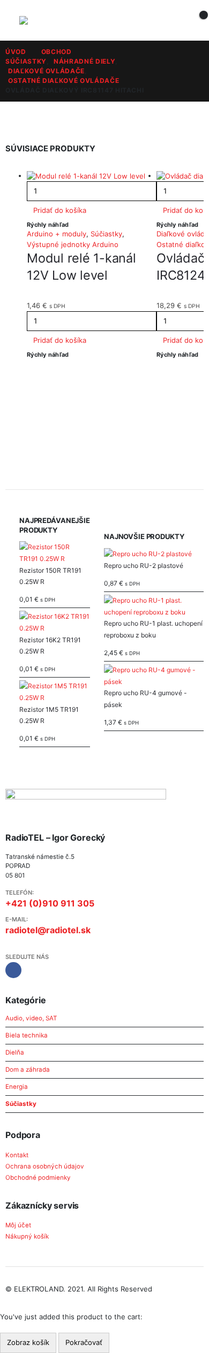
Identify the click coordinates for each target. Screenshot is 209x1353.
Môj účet (18, 1225)
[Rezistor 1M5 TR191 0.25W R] (54, 691)
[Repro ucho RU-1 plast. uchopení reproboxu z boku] (154, 606)
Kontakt (16, 1155)
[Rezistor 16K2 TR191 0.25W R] (54, 622)
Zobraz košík (28, 1342)
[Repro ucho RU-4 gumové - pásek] (154, 675)
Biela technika (26, 1035)
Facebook (13, 970)
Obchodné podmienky (38, 1177)
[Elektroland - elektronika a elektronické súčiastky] (40, 20)
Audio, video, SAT (31, 1018)
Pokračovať (83, 1342)
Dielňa (14, 1052)
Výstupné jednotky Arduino (72, 244)
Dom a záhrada (27, 1069)
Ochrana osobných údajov (44, 1166)
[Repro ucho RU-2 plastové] (154, 554)
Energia (16, 1086)
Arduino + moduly (56, 233)
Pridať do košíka (59, 210)
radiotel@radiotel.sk (48, 930)
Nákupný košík (27, 1236)
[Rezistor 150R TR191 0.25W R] (54, 552)
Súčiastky (106, 233)
